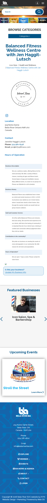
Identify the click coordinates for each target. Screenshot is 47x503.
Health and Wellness (27, 65)
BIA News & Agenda (24, 469)
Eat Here (14, 20)
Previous (1, 319)
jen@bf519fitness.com (20, 147)
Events (24, 464)
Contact (24, 478)
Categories (24, 36)
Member (24, 459)
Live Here (33, 20)
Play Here (23, 20)
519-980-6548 (18, 144)
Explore (24, 454)
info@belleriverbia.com (23, 446)
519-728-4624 (23, 438)
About (24, 474)
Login (24, 483)
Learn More (36, 392)
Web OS (41, 499)
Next (45, 319)
